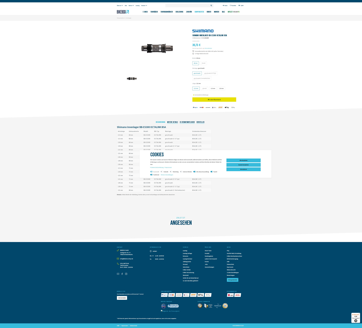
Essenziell (156, 172)
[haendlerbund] (218, 306)
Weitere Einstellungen (167, 175)
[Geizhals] (174, 306)
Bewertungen (231, 275)
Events (207, 261)
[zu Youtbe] (119, 274)
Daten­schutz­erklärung (157, 167)
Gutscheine (186, 267)
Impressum (230, 267)
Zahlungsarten (187, 261)
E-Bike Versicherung (188, 272)
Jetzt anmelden (122, 298)
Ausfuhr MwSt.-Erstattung (234, 253)
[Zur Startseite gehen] (126, 12)
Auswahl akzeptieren (243, 165)
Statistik (166, 172)
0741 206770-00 (124, 263)
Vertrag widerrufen (232, 280)
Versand (185, 264)
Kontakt (207, 253)
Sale (223, 12)
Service (130, 5)
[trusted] (201, 306)
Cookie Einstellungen (233, 272)
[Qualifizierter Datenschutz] (226, 306)
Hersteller (200, 122)
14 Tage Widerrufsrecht (201, 53)
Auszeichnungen (209, 267)
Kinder (209, 12)
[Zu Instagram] (127, 274)
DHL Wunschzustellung (202, 172)
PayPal (215, 172)
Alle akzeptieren (243, 160)
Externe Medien (187, 172)
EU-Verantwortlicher (187, 122)
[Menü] (359, 314)
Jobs (126, 5)
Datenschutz (230, 264)
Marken (216, 12)
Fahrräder (154, 12)
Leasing (137, 5)
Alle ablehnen (243, 169)
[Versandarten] (230, 295)
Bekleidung (179, 12)
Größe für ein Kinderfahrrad (190, 278)
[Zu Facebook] (123, 274)
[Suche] (211, 5)
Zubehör (189, 12)
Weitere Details (172, 122)
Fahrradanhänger (167, 12)
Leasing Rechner (187, 259)
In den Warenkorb (215, 99)
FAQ (228, 250)
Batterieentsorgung (232, 259)
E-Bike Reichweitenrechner (234, 256)
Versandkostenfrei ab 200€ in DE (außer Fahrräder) (209, 51)
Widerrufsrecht (231, 270)
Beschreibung (160, 122)
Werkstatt (186, 275)
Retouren (185, 256)
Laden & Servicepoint (211, 259)
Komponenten (199, 12)
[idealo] (164, 306)
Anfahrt (155, 251)
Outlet (230, 12)
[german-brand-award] (209, 306)
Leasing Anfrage (187, 253)
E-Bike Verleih (187, 270)
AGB (228, 261)
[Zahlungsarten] (164, 295)
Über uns (119, 5)
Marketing (176, 172)
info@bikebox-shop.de (126, 259)
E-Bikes (145, 12)
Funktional (156, 175)
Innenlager (128, 18)
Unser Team (208, 250)
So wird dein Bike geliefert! (190, 281)
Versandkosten (208, 48)
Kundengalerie (209, 256)
